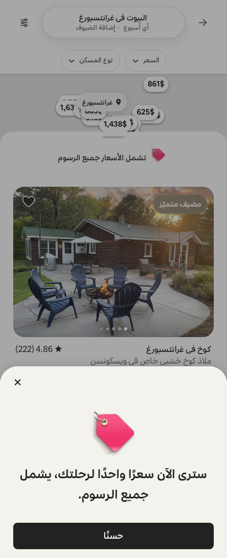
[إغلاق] (17, 382)
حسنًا (113, 535)
